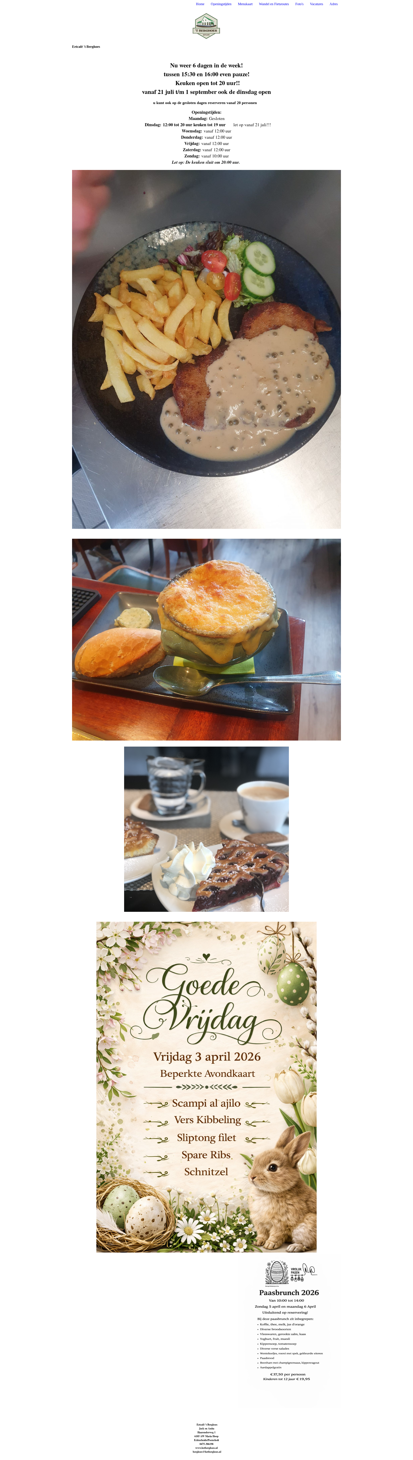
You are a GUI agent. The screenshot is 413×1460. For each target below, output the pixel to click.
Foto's (299, 4)
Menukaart (245, 4)
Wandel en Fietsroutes (274, 4)
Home (200, 4)
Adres (334, 4)
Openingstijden (221, 4)
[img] (206, 26)
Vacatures (316, 4)
